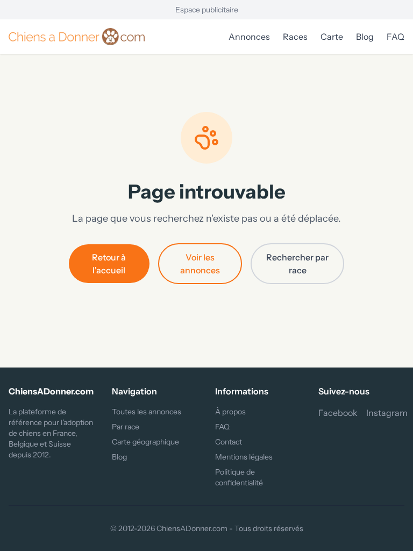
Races (295, 36)
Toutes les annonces (146, 411)
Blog (365, 36)
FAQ (395, 36)
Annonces (249, 36)
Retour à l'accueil (109, 264)
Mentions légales (244, 457)
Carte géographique (145, 442)
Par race (125, 427)
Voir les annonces (200, 264)
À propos (230, 411)
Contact (228, 442)
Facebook (338, 412)
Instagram (387, 412)
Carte (332, 36)
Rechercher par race (297, 264)
